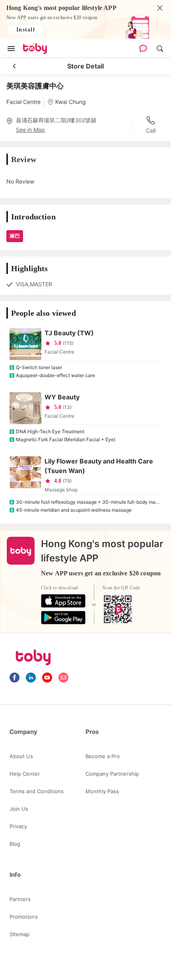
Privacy (18, 826)
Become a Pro (103, 756)
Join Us (19, 809)
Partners (20, 899)
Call (150, 130)
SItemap (19, 934)
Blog (15, 844)
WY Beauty (62, 397)
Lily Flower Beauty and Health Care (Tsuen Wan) (99, 466)
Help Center (25, 774)
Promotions (24, 916)
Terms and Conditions (37, 791)
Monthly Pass (102, 791)
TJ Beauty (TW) (69, 333)
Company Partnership (112, 774)
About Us (21, 756)
